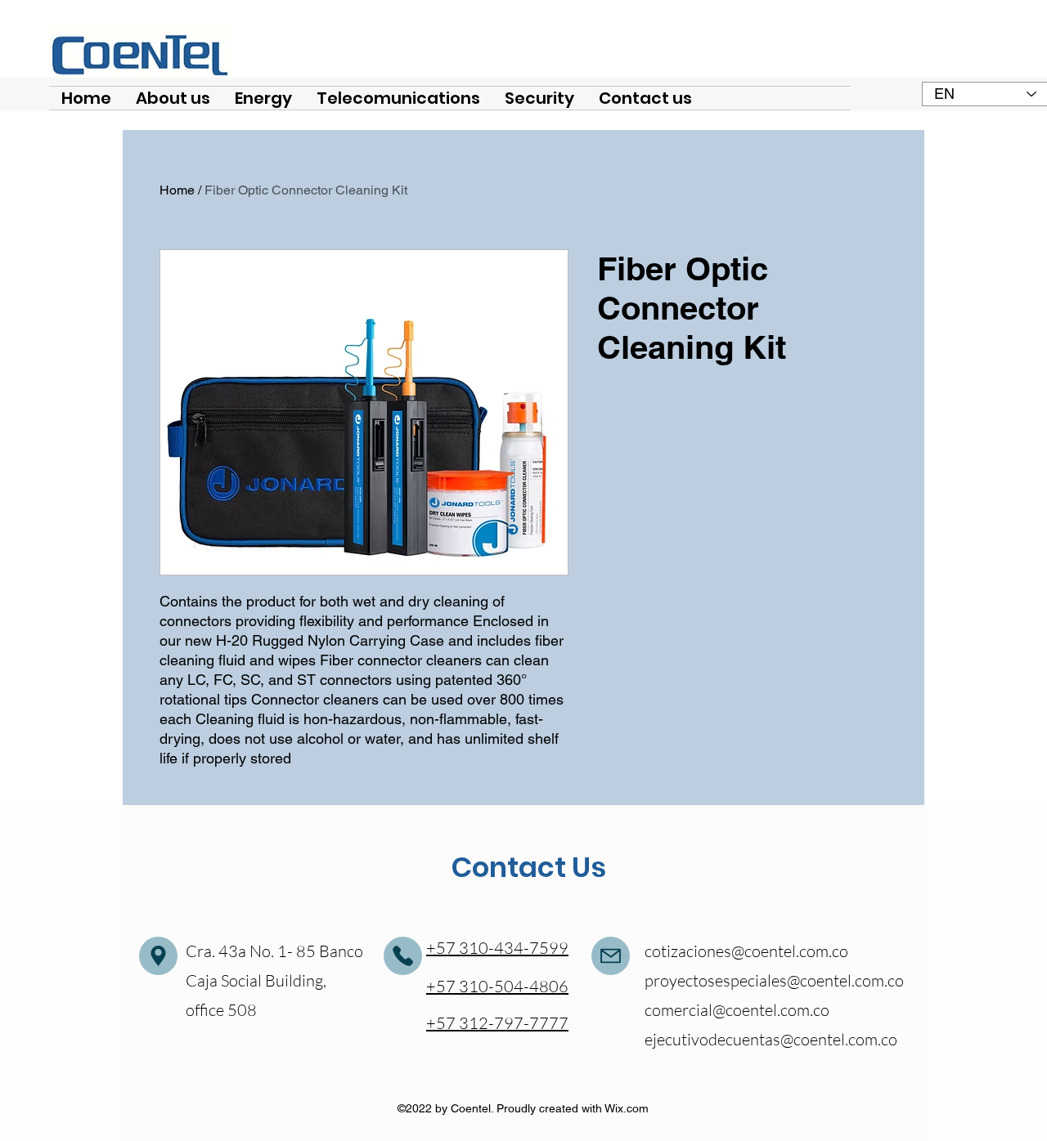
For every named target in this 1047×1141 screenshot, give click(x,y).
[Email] (158, 956)
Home (177, 190)
